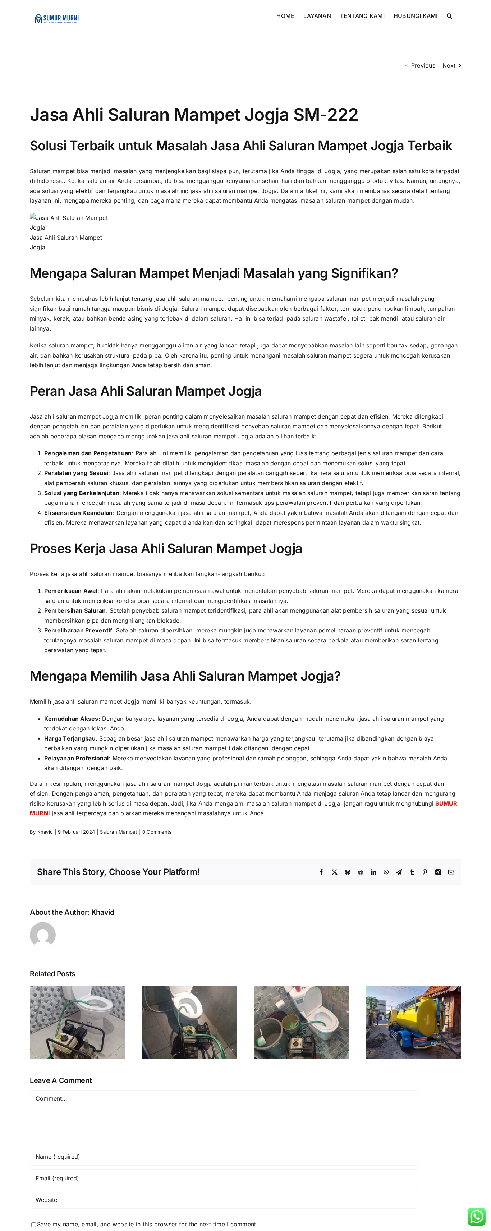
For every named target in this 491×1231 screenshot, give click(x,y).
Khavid (45, 832)
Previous (423, 65)
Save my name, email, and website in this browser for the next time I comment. (147, 1224)
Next (448, 65)
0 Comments (156, 832)
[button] (449, 15)
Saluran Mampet (118, 832)
